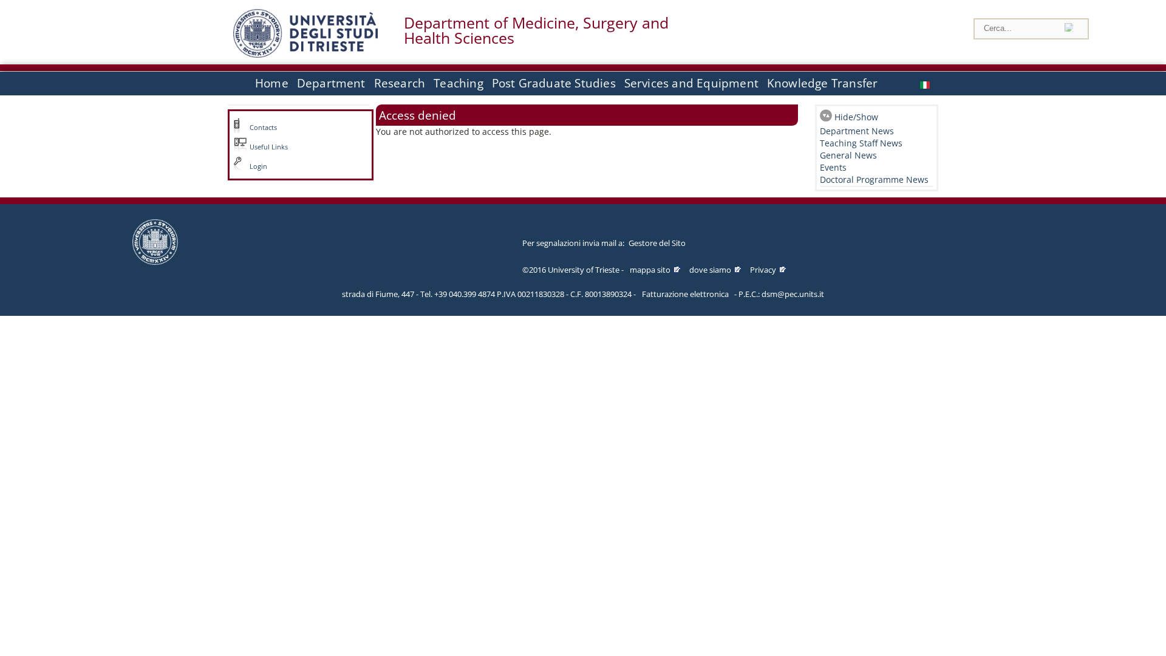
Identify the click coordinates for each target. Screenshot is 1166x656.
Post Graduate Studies (554, 83)
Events (833, 167)
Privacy (763, 269)
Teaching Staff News (861, 143)
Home (271, 83)
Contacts (263, 127)
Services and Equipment (691, 83)
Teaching (458, 83)
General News (848, 155)
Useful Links (269, 147)
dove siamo (710, 269)
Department (331, 83)
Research (400, 83)
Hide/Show (856, 117)
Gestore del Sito (657, 242)
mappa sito (650, 269)
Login (258, 166)
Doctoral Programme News (874, 179)
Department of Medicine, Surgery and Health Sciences (536, 30)
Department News (857, 131)
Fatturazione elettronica (685, 294)
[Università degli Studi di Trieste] (305, 54)
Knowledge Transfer (822, 83)
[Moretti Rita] (926, 84)
